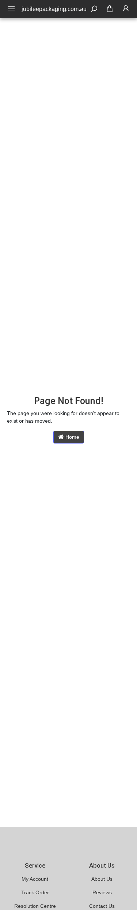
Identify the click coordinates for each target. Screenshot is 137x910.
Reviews (102, 892)
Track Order (35, 892)
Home (71, 437)
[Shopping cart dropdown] (109, 9)
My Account (35, 879)
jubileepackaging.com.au (54, 9)
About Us (102, 879)
